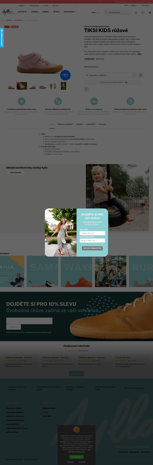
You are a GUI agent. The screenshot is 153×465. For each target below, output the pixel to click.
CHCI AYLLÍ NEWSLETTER (92, 248)
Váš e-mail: (84, 229)
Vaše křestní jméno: (87, 237)
